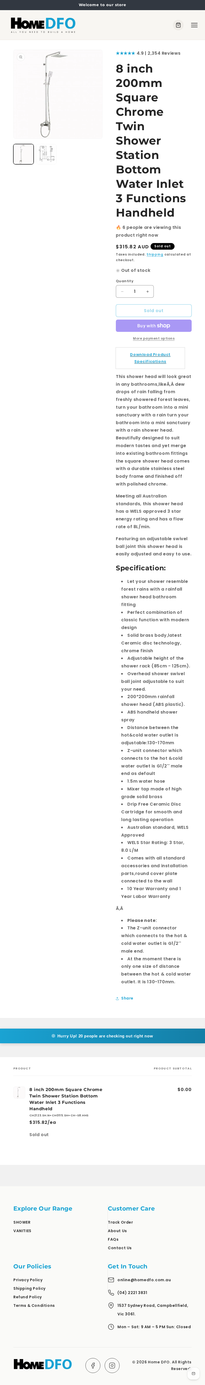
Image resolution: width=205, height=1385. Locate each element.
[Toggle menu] (194, 25)
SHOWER (22, 1222)
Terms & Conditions (34, 1305)
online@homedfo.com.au (144, 1280)
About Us (117, 1230)
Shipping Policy (29, 1288)
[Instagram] (112, 1365)
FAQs (113, 1239)
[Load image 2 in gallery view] (46, 154)
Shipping (155, 254)
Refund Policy (27, 1297)
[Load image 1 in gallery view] (23, 154)
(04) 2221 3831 (132, 1292)
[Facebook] (92, 1365)
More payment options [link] (154, 338)
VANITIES (22, 1230)
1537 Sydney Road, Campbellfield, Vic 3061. (152, 1310)
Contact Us (120, 1248)
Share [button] (127, 998)
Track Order (120, 1222)
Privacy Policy (27, 1280)
